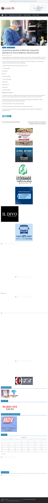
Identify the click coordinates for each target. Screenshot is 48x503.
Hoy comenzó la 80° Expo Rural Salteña (11, 122)
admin (11, 55)
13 (8, 446)
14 (15, 446)
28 (15, 450)
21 (15, 448)
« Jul (2, 453)
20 (8, 448)
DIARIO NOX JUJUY (27, 15)
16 (28, 446)
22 (21, 448)
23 (28, 448)
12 (2, 446)
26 (2, 450)
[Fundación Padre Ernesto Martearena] (2, 15)
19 (2, 448)
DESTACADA (4, 47)
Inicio (6, 15)
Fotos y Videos (36, 15)
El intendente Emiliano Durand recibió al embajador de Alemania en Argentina (37, 122)
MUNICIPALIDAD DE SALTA (11, 47)
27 (8, 450)
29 (21, 450)
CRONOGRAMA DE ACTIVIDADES (15, 15)
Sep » (4, 453)
